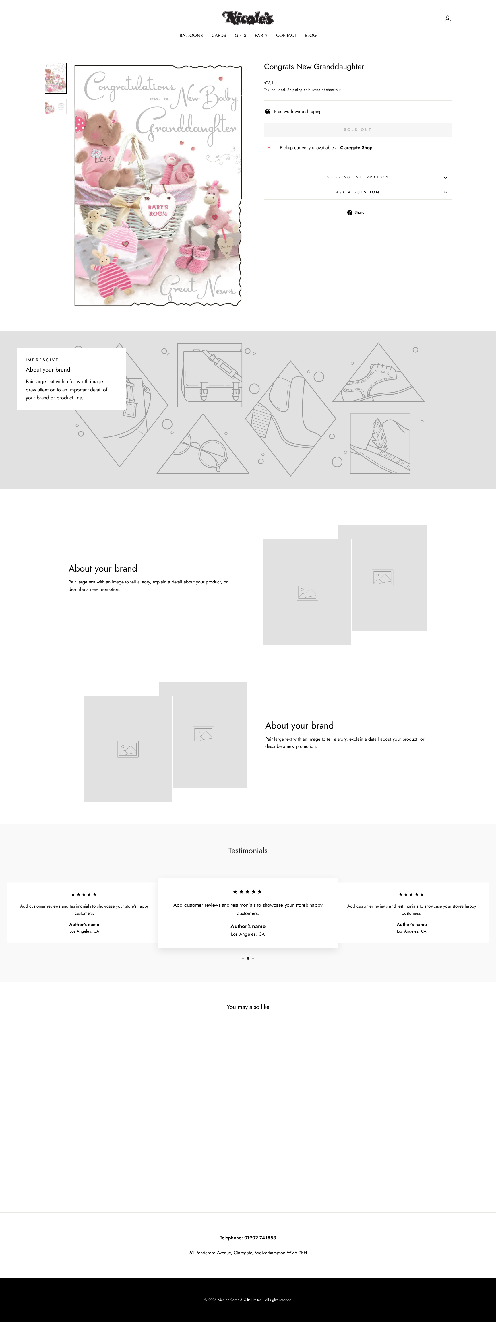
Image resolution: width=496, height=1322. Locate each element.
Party (261, 35)
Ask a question (358, 192)
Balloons (191, 35)
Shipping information (358, 177)
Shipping (295, 89)
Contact (286, 35)
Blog (311, 35)
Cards (219, 35)
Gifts (240, 35)
